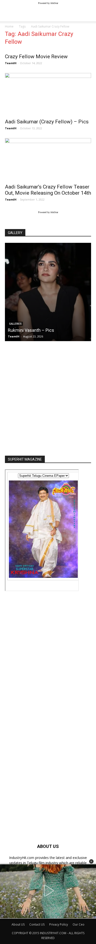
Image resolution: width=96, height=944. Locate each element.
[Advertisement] (48, 397)
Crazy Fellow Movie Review (36, 56)
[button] (91, 861)
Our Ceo (78, 924)
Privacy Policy (58, 924)
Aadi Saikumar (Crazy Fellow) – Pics (47, 122)
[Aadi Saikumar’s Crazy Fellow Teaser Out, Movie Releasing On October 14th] (48, 159)
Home (9, 26)
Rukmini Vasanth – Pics (31, 330)
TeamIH (10, 63)
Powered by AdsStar (48, 3)
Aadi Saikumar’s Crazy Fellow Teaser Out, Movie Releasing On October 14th (48, 190)
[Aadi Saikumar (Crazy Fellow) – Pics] (48, 94)
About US (18, 924)
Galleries (15, 323)
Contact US (37, 924)
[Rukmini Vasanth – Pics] (48, 292)
